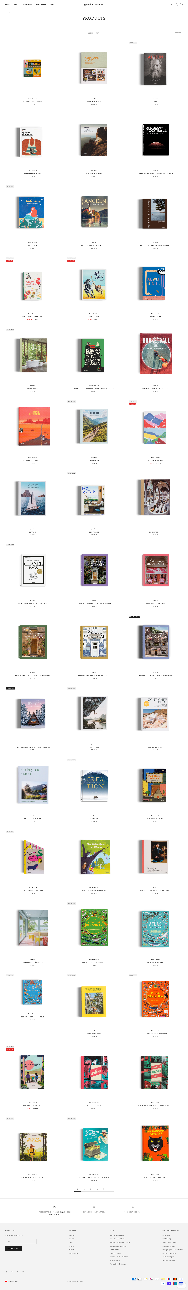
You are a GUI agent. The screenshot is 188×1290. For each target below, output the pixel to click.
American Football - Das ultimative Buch (155, 173)
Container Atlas (155, 747)
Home (7, 4)
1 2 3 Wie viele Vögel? (32, 102)
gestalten (94, 98)
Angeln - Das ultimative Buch (94, 245)
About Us (72, 1235)
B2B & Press (41, 4)
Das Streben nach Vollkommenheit (155, 890)
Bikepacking (94, 460)
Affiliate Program (168, 1257)
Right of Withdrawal (117, 1235)
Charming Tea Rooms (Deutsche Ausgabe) (155, 675)
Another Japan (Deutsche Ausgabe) (155, 245)
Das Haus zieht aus (155, 819)
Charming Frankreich (155, 604)
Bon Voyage (94, 532)
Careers (72, 1239)
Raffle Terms (114, 1250)
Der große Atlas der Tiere (155, 1034)
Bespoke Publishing (169, 1253)
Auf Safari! (94, 317)
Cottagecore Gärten (32, 819)
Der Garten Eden (94, 1034)
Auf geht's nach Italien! (32, 317)
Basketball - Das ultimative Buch (155, 388)
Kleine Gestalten (33, 98)
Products (19, 12)
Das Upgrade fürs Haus (33, 962)
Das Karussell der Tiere (32, 890)
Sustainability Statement (118, 1246)
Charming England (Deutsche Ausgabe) (94, 604)
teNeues (155, 170)
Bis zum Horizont (155, 460)
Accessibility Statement (118, 1264)
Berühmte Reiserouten (33, 460)
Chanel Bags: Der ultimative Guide (33, 604)
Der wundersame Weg (32, 1105)
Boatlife (32, 532)
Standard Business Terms (119, 1257)
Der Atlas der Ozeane (155, 962)
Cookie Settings (115, 1253)
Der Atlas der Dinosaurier (94, 962)
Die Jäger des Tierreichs (155, 1177)
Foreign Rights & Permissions (172, 1250)
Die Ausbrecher (94, 1105)
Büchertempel (155, 532)
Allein (155, 102)
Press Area (166, 1235)
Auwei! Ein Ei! (155, 317)
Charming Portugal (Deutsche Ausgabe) (94, 675)
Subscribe (13, 1248)
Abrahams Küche (94, 102)
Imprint (71, 1246)
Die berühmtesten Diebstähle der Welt (155, 1105)
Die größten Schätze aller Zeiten (94, 1177)
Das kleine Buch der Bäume (94, 890)
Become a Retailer (168, 1246)
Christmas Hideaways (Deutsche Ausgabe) (33, 747)
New (16, 4)
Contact (71, 1242)
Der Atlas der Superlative (32, 1017)
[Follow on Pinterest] (18, 1271)
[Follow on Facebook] (6, 1271)
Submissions (73, 1253)
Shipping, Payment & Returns (120, 1242)
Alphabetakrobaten (32, 173)
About (52, 4)
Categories (27, 4)
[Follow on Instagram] (12, 1271)
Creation (94, 819)
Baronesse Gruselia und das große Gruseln (94, 388)
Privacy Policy (115, 1260)
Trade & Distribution (169, 1242)
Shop (12, 12)
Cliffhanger (94, 747)
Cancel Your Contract (117, 1239)
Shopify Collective (168, 1260)
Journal (71, 1250)
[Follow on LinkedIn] (23, 1271)
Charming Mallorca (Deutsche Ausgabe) (32, 675)
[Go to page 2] (110, 1189)
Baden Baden (32, 388)
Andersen (32, 245)
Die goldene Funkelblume (32, 1177)
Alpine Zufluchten (94, 173)
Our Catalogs (166, 1239)
